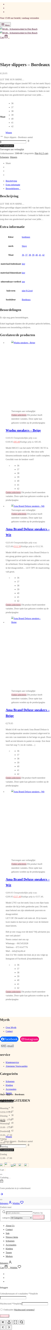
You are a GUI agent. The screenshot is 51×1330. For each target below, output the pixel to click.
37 (26, 255)
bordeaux (26, 237)
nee (23, 281)
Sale (7, 1233)
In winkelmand (7, 146)
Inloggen (4, 1316)
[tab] (28, 181)
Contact (9, 1031)
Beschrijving (11, 181)
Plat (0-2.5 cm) (41, 153)
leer (23, 264)
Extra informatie (13, 185)
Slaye (24, 246)
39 (33, 255)
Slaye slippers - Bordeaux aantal (18, 137)
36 (23, 255)
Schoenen (4, 157)
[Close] (1, 1174)
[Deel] (9, 1322)
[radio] (12, 103)
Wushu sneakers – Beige (23, 430)
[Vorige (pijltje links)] (3, 1327)
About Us (10, 1225)
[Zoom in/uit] (21, 1322)
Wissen (9, 132)
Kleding (9, 1085)
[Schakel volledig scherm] (15, 1322)
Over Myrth (11, 1027)
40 (36, 255)
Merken (9, 1256)
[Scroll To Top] (1, 1195)
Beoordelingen (13, 188)
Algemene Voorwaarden (16, 1066)
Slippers (13, 157)
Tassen (9, 1093)
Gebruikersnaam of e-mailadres (19, 1293)
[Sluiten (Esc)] (3, 1322)
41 (40, 255)
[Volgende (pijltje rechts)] (9, 1327)
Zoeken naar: (6, 1207)
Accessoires (11, 1089)
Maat (2, 117)
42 (43, 255)
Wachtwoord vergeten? (24, 1310)
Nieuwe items (12, 1237)
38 (30, 255)
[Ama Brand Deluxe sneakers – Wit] (27, 506)
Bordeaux (26, 299)
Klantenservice (12, 1062)
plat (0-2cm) (27, 290)
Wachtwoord (10, 1303)
